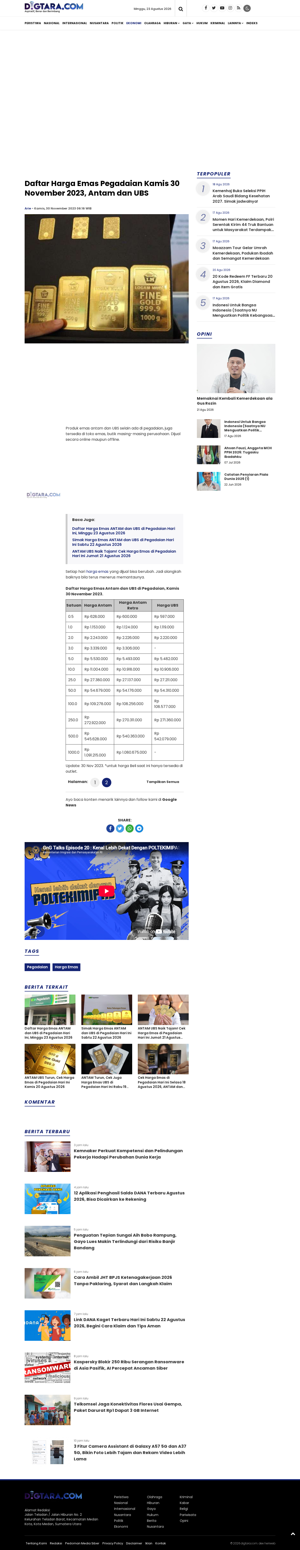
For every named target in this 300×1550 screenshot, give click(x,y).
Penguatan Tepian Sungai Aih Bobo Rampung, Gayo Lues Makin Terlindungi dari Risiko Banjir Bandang (125, 1241)
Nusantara (99, 23)
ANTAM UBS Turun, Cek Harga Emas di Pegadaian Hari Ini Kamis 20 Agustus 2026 (49, 1082)
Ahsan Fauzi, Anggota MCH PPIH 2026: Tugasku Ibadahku (248, 452)
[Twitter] (214, 8)
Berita (151, 1520)
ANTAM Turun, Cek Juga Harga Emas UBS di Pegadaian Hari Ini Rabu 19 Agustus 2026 (103, 1082)
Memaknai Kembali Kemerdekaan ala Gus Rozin (235, 401)
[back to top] (293, 1533)
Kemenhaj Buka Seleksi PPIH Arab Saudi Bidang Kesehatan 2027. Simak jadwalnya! (241, 196)
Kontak (160, 1543)
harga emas (97, 571)
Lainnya (234, 23)
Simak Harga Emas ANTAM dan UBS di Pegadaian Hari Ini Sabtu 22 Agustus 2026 (123, 542)
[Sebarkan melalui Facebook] (110, 828)
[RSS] (238, 8)
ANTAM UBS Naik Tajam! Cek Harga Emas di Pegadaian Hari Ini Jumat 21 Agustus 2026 (124, 553)
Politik (118, 23)
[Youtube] (222, 8)
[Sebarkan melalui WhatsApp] (129, 828)
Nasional (52, 23)
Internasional (74, 23)
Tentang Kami (36, 1543)
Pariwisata (188, 1514)
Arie (28, 208)
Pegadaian (37, 967)
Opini (184, 1520)
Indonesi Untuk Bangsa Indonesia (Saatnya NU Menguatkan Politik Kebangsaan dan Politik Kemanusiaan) (244, 312)
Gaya (187, 23)
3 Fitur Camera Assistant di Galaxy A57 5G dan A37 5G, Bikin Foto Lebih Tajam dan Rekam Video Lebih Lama (130, 1452)
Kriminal (217, 23)
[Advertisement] (150, 70)
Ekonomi (133, 23)
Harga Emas (66, 967)
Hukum (202, 23)
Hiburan (170, 23)
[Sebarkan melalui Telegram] (139, 828)
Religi (184, 1508)
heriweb (269, 1543)
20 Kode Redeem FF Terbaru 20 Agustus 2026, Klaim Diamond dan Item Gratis (243, 282)
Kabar (184, 1503)
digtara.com (249, 1543)
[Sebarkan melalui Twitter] (120, 828)
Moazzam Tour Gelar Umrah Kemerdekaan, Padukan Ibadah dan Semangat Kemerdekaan (243, 253)
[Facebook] (205, 8)
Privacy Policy (112, 1543)
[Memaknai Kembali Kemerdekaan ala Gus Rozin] (236, 384)
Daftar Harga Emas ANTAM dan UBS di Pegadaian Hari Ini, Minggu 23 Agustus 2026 (123, 530)
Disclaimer (134, 1543)
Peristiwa (33, 23)
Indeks (252, 23)
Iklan (148, 1543)
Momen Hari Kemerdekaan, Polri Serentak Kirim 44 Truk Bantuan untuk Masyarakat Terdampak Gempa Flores (243, 227)
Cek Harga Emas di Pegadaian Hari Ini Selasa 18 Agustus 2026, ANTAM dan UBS (162, 1082)
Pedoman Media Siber (82, 1543)
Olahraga (152, 23)
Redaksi (56, 1543)
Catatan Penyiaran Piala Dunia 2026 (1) (246, 476)
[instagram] (230, 8)
